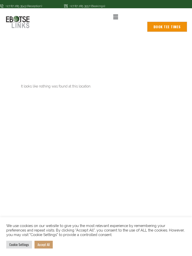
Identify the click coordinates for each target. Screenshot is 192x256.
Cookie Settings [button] (19, 244)
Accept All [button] (44, 244)
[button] (115, 17)
